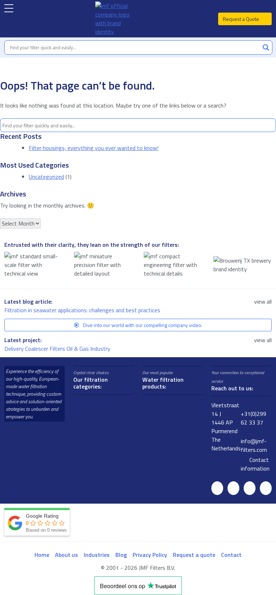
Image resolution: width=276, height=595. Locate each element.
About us (66, 554)
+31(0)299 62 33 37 (253, 418)
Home (41, 554)
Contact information (255, 464)
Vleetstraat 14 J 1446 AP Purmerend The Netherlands (226, 427)
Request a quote (194, 554)
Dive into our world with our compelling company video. (142, 325)
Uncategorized (46, 176)
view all (263, 301)
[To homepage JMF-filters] (116, 18)
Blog (121, 554)
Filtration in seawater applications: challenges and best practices (83, 310)
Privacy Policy (150, 554)
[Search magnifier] (266, 47)
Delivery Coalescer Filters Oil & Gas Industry (58, 348)
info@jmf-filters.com (254, 445)
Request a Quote (241, 19)
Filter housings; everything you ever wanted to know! (93, 148)
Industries (97, 554)
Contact (231, 554)
